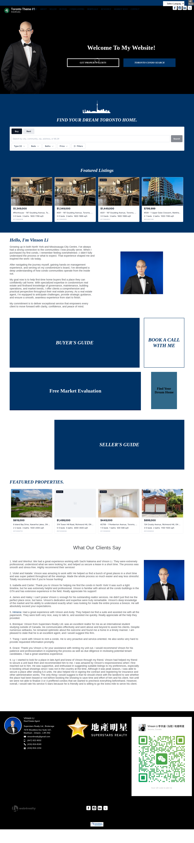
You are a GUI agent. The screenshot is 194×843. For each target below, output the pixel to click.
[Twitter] (190, 8)
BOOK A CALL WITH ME (164, 342)
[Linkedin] (185, 8)
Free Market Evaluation (75, 391)
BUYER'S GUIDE (74, 342)
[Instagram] (180, 8)
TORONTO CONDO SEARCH (149, 62)
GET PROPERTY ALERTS (93, 62)
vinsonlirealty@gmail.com (38, 736)
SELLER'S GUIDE (119, 444)
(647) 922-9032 (34, 740)
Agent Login (176, 807)
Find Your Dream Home (164, 390)
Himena (16, 612)
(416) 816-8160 (34, 744)
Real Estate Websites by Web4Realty (153, 807)
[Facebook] (175, 8)
